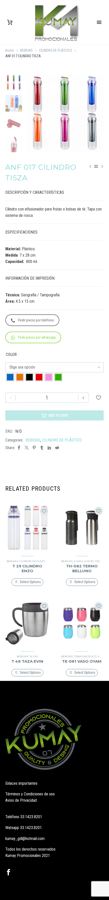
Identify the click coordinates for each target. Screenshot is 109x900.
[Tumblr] (42, 448)
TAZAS (33, 656)
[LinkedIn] (49, 448)
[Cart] (9, 22)
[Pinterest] (34, 448)
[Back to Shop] (96, 166)
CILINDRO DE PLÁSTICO (55, 50)
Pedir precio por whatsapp (37, 337)
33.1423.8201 (31, 816)
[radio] (10, 377)
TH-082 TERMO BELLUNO (82, 568)
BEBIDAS (26, 50)
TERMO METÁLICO (85, 656)
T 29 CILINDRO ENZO (27, 568)
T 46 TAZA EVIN (27, 661)
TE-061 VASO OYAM (81, 661)
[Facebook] (19, 448)
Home (9, 50)
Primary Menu (99, 22)
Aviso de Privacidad (21, 800)
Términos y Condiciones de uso (30, 794)
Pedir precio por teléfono (36, 320)
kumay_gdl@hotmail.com (25, 838)
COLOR (11, 354)
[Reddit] (57, 448)
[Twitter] (26, 448)
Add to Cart (58, 415)
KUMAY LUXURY (84, 561)
